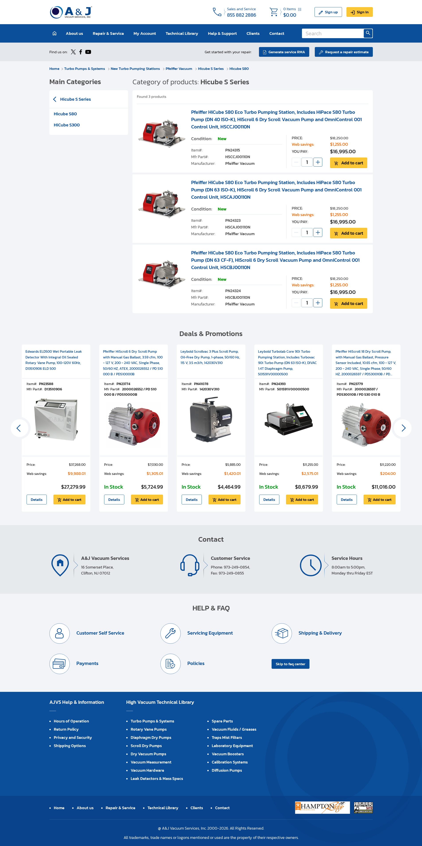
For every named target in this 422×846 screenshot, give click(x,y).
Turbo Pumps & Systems (85, 68)
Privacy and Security (73, 737)
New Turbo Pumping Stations (136, 68)
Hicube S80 (239, 68)
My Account (145, 33)
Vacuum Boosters (228, 754)
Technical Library (182, 33)
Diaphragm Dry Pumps (151, 737)
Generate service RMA (286, 52)
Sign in (363, 12)
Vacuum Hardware (147, 770)
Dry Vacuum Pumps (148, 754)
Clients (253, 33)
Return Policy (66, 729)
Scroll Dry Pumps (146, 746)
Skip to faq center (290, 664)
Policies (195, 663)
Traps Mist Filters (227, 737)
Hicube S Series (211, 68)
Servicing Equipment (209, 633)
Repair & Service (108, 33)
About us (74, 33)
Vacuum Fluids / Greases (234, 729)
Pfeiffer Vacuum (179, 68)
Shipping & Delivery (320, 633)
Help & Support (222, 33)
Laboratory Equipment (232, 746)
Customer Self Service (99, 633)
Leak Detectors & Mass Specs (157, 778)
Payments (86, 663)
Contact (276, 33)
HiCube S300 (67, 125)
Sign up (331, 12)
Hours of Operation (71, 721)
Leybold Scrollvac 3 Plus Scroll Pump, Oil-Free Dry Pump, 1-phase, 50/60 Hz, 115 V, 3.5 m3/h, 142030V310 (210, 357)
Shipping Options (70, 746)
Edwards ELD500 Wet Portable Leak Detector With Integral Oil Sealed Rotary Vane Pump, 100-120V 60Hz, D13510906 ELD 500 (53, 360)
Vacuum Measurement (151, 762)
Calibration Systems (230, 762)
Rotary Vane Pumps (149, 729)
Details (37, 499)
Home (54, 68)
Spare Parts (222, 721)
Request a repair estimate (347, 52)
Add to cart (352, 162)
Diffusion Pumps (227, 770)
